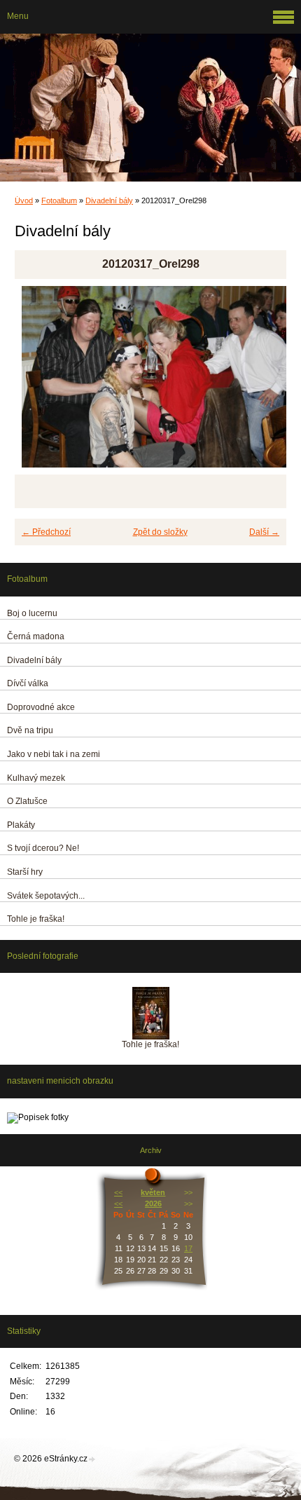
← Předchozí (46, 532)
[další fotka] (263, 383)
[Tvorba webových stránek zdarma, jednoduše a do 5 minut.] (92, 1460)
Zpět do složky (160, 532)
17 (188, 1248)
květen (153, 1192)
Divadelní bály (109, 200)
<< (118, 1192)
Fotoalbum (59, 200)
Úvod (24, 200)
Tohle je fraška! (150, 1044)
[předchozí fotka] (37, 383)
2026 (153, 1203)
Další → (264, 532)
